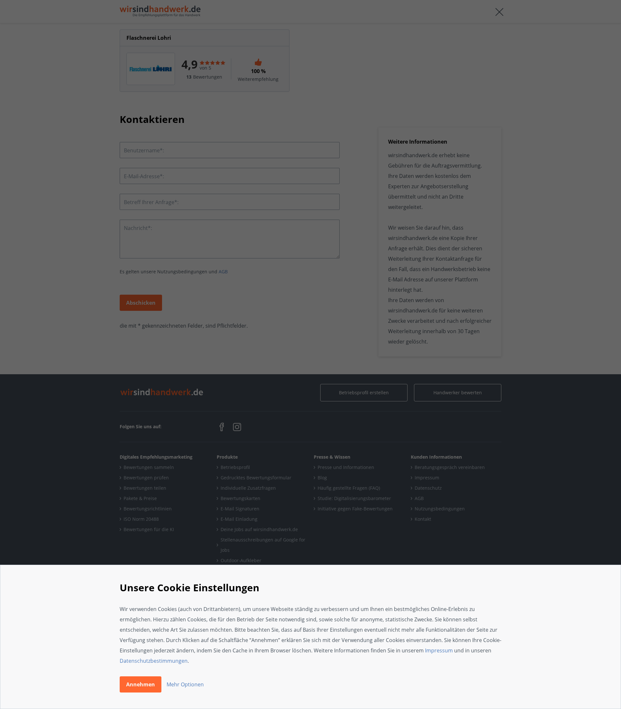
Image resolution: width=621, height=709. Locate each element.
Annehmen (140, 684)
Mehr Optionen (185, 684)
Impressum (439, 650)
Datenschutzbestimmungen (154, 660)
